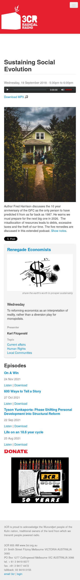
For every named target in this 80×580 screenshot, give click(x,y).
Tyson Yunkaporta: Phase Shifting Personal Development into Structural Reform (38, 411)
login (19, 574)
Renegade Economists (29, 249)
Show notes (58, 231)
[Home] (19, 17)
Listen (8, 385)
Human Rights (16, 348)
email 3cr (9, 574)
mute (63, 89)
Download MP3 (14, 97)
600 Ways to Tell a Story (22, 391)
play (7, 90)
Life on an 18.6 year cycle (23, 432)
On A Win (11, 372)
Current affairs (16, 344)
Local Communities (19, 353)
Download (20, 385)
